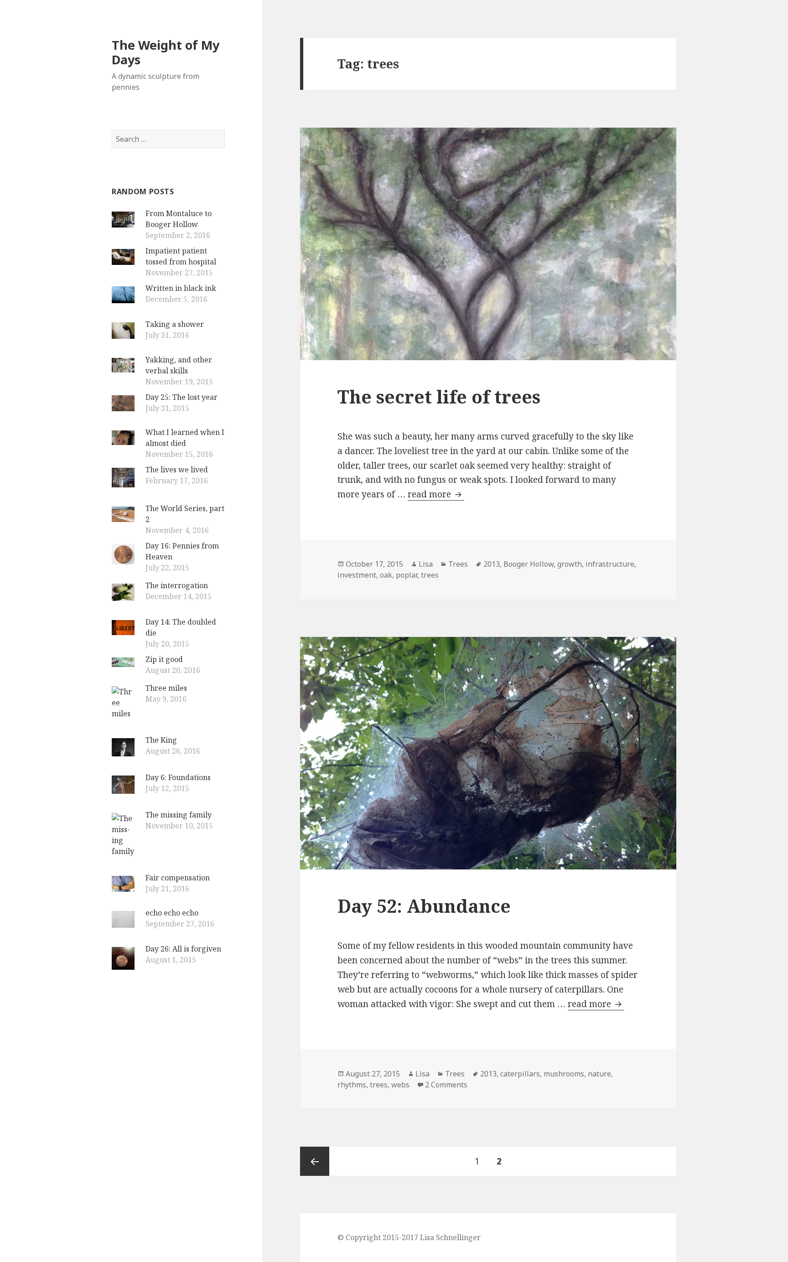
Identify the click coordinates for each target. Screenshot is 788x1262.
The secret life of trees (438, 396)
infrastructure (610, 564)
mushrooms (564, 1074)
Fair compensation (177, 878)
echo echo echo (171, 913)
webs (400, 1085)
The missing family (178, 815)
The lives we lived (176, 470)
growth (569, 564)
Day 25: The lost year (181, 397)
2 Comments (446, 1085)
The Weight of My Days (165, 52)
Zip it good (164, 659)
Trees (458, 564)
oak (386, 575)
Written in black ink (180, 288)
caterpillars (520, 1074)
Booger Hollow (528, 564)
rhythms (351, 1085)
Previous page (314, 1161)
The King (161, 740)
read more (436, 494)
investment (356, 575)
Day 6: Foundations (178, 777)
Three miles (166, 688)
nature (599, 1074)
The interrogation (176, 585)
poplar (406, 575)
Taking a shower (174, 324)
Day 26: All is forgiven (183, 949)
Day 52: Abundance (424, 906)
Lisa (426, 564)
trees (430, 575)
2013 (491, 564)
